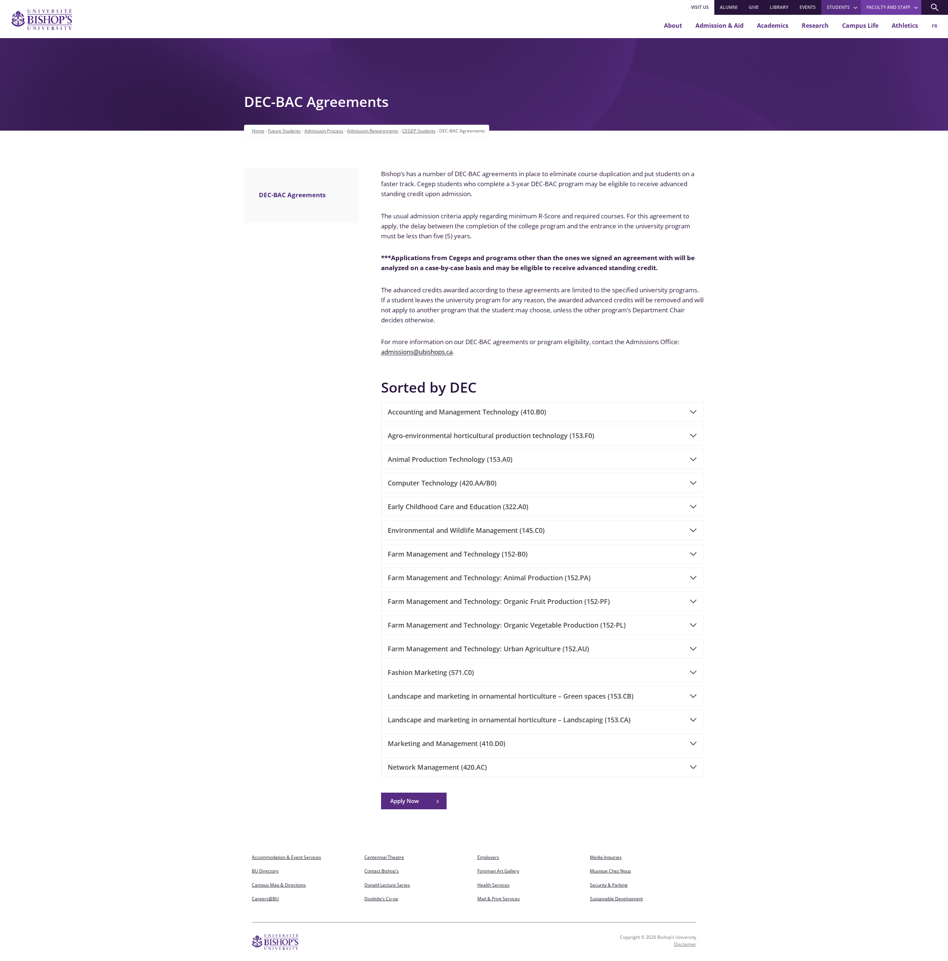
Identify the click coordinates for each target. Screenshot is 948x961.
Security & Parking (609, 885)
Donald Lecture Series (387, 885)
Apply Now (404, 800)
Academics (772, 25)
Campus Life (860, 25)
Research (815, 25)
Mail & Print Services (498, 899)
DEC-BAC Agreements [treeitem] (292, 195)
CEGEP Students (418, 131)
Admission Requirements (372, 131)
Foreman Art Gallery (498, 871)
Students (838, 7)
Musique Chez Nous (610, 871)
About (673, 25)
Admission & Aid (719, 25)
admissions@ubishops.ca (417, 351)
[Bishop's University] (41, 19)
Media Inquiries (606, 857)
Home (258, 131)
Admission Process (323, 131)
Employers (488, 857)
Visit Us (700, 7)
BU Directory (265, 871)
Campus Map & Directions (279, 885)
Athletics (905, 25)
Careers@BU (265, 899)
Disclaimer (685, 944)
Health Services (493, 885)
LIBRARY (779, 7)
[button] (934, 7)
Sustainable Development (616, 899)
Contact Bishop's (381, 871)
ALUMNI (729, 7)
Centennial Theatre (384, 857)
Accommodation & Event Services (286, 857)
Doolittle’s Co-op (381, 899)
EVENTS (808, 7)
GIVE (754, 7)
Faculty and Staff (888, 7)
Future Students (284, 131)
